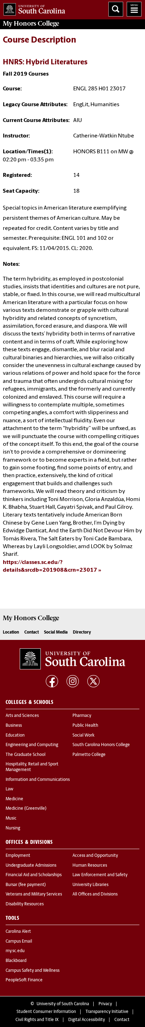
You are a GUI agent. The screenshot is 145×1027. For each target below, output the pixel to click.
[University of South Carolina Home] (32, 8)
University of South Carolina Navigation (134, 9)
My (31, 23)
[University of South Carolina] (72, 659)
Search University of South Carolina (115, 9)
